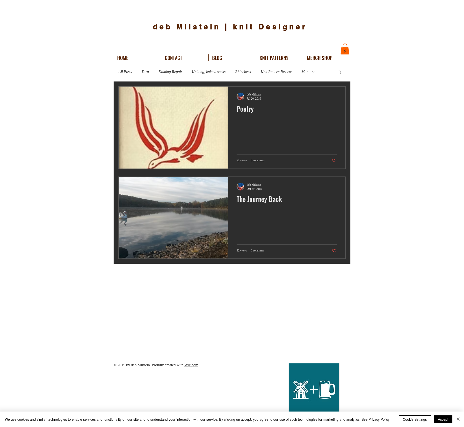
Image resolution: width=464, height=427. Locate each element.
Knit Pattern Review (276, 72)
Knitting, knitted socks (208, 72)
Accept (443, 419)
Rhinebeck (243, 72)
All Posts (125, 72)
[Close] (458, 419)
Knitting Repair (170, 72)
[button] (344, 49)
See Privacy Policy (376, 419)
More (305, 72)
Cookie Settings (415, 419)
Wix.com (191, 365)
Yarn (145, 72)
